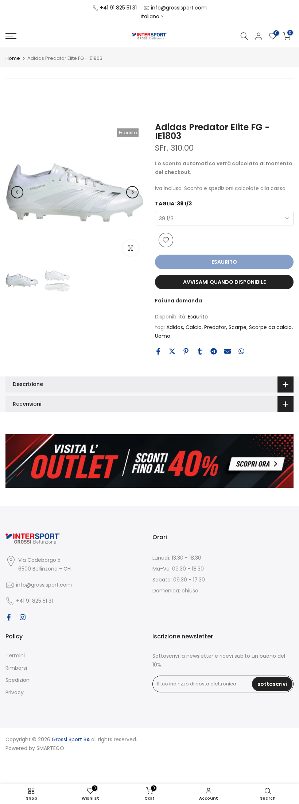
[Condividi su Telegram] (213, 351)
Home (12, 58)
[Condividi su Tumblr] (200, 351)
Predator (215, 327)
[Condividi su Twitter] (172, 351)
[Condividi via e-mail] (227, 351)
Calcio (194, 327)
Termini (15, 655)
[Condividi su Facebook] (158, 351)
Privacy (14, 692)
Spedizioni (18, 680)
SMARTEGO (50, 748)
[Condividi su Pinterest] (186, 351)
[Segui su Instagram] (22, 617)
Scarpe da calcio (270, 327)
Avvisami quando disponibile (224, 282)
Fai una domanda (178, 300)
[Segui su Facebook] (8, 617)
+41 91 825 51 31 (118, 7)
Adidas (174, 327)
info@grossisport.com (179, 7)
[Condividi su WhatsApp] (241, 351)
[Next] (132, 192)
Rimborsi (16, 668)
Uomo (162, 336)
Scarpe (237, 327)
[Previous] (17, 192)
